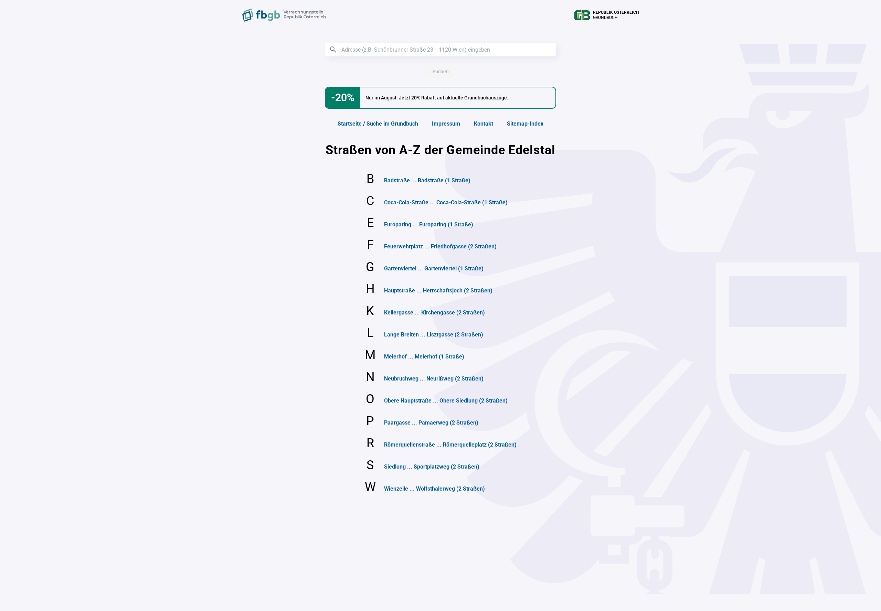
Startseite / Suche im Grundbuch (378, 123)
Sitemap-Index (525, 123)
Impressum (446, 123)
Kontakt (483, 123)
